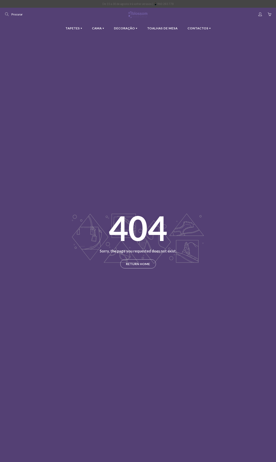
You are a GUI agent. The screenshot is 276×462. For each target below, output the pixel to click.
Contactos (198, 28)
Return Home (138, 264)
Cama (97, 28)
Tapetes (73, 28)
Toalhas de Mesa (162, 28)
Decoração (125, 28)
